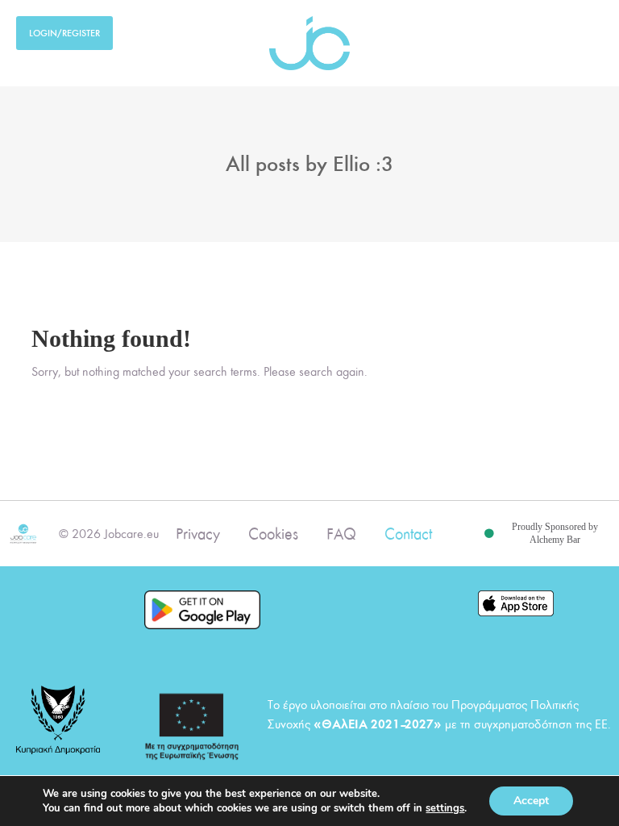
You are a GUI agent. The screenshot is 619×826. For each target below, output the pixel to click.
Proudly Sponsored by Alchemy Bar (555, 533)
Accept (531, 800)
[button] (591, 29)
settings (445, 808)
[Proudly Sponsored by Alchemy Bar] (489, 534)
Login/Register (64, 33)
